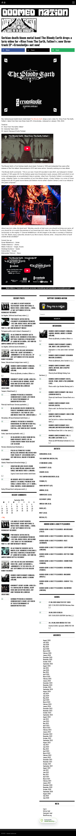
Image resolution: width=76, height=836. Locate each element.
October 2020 (47, 789)
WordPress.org (47, 815)
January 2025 (47, 681)
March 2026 (46, 651)
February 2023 (47, 730)
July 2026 (46, 642)
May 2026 (46, 647)
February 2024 (47, 704)
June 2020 (46, 798)
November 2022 (47, 736)
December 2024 (47, 683)
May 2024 (46, 698)
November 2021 (47, 762)
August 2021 (46, 768)
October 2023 (47, 713)
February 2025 (47, 679)
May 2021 (46, 774)
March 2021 (46, 779)
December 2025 (47, 657)
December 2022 (47, 734)
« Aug (3, 517)
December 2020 (47, 785)
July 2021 (45, 770)
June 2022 (46, 747)
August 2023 (47, 717)
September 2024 (48, 689)
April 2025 (46, 674)
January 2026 (47, 655)
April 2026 (46, 649)
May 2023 (46, 723)
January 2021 (47, 783)
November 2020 (47, 787)
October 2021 (47, 764)
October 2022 (47, 738)
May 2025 (46, 672)
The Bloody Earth (37, 119)
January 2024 (47, 706)
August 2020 (47, 794)
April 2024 (46, 700)
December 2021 (47, 759)
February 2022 (47, 755)
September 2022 (48, 740)
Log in (44, 809)
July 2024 (46, 693)
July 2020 (46, 796)
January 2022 (47, 757)
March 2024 (46, 702)
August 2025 (47, 666)
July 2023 (46, 719)
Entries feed (46, 811)
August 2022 (47, 742)
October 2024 (47, 687)
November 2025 (47, 659)
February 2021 (47, 781)
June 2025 (46, 670)
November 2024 (47, 685)
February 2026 (47, 653)
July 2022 (46, 745)
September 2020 (48, 791)
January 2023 (47, 732)
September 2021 (48, 766)
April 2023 (46, 725)
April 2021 (46, 777)
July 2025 (46, 668)
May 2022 (46, 749)
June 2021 (46, 772)
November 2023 (47, 711)
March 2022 (46, 753)
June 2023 (46, 721)
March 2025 (46, 676)
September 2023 (48, 715)
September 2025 (48, 664)
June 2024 (46, 696)
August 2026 (47, 640)
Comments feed (47, 813)
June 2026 (46, 644)
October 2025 (47, 661)
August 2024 (47, 691)
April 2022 (46, 751)
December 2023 (47, 708)
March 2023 (46, 727)
